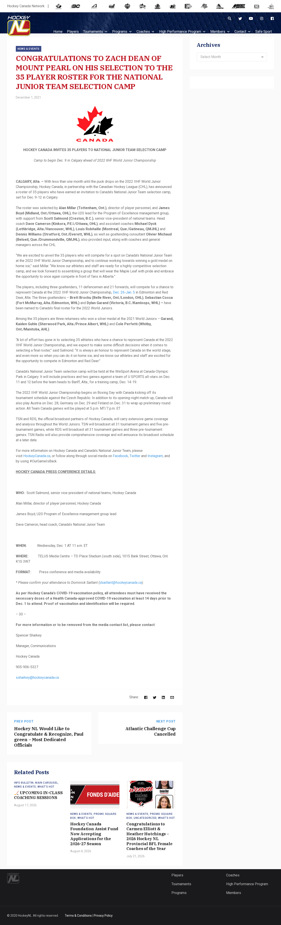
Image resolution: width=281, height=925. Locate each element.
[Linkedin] (163, 697)
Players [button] (73, 31)
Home (58, 31)
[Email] (172, 697)
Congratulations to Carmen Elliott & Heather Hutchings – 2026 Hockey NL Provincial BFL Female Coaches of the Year (149, 836)
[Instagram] (261, 18)
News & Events (29, 48)
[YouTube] (251, 18)
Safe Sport (263, 31)
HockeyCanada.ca (36, 456)
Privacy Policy (103, 915)
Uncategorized (145, 817)
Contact (240, 31)
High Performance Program (180, 31)
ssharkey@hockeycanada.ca (37, 677)
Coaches (143, 31)
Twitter (135, 456)
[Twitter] (240, 18)
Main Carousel (46, 782)
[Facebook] (272, 18)
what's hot (46, 786)
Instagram (155, 456)
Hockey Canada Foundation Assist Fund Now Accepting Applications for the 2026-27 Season (94, 833)
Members (217, 31)
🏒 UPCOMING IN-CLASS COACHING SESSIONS (38, 795)
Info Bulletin (24, 782)
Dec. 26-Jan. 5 (124, 292)
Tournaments (93, 31)
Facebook (120, 456)
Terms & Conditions (78, 915)
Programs (119, 31)
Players (177, 875)
